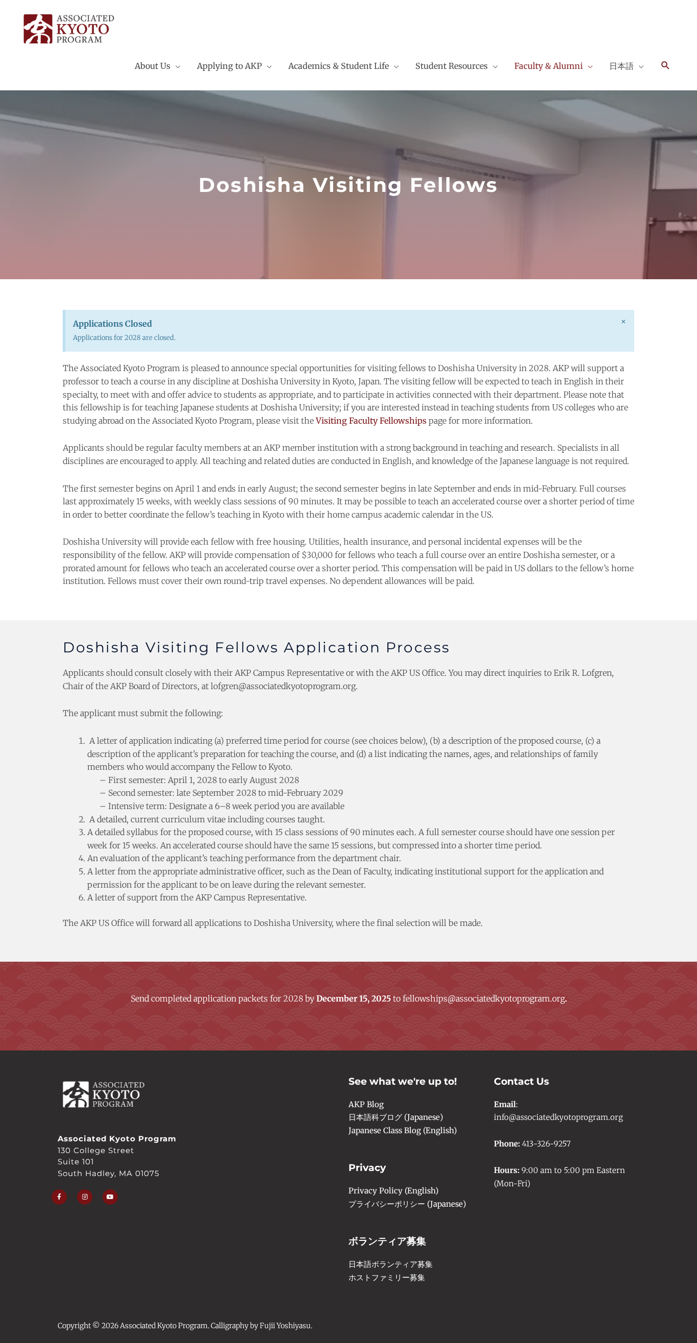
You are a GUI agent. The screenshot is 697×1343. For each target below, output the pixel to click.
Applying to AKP (229, 66)
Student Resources (451, 66)
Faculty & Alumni (548, 66)
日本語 (621, 66)
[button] (665, 65)
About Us (152, 66)
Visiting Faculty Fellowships (371, 421)
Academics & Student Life (338, 66)
